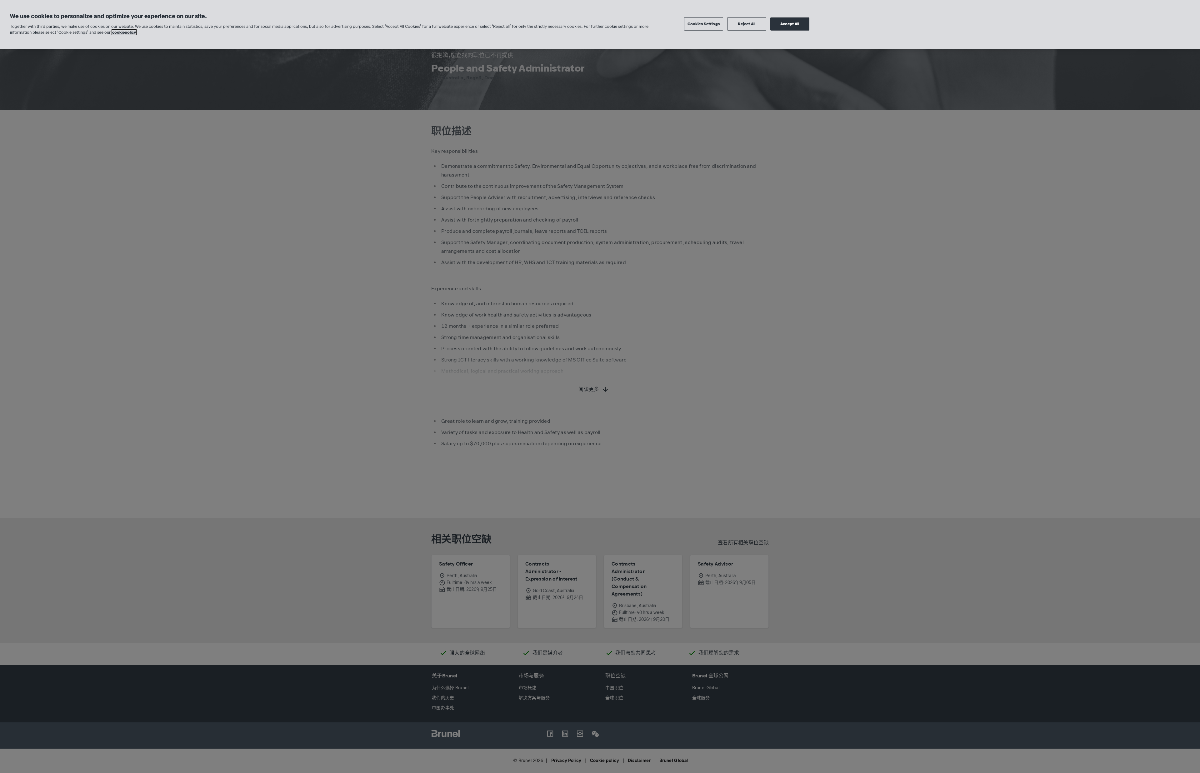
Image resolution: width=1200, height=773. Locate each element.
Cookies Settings (704, 24)
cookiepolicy (124, 32)
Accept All (789, 24)
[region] (600, 24)
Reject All (746, 24)
